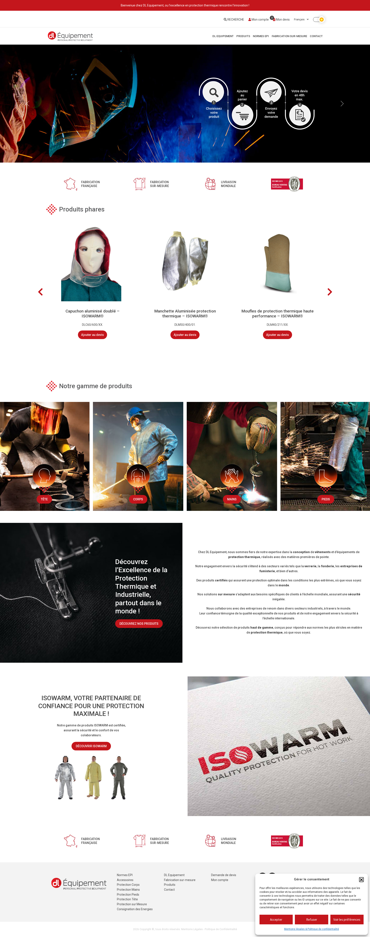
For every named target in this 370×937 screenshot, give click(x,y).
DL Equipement (223, 36)
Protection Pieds (128, 894)
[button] (361, 879)
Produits (243, 36)
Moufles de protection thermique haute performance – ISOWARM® (278, 313)
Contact (316, 36)
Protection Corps (128, 884)
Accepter (276, 919)
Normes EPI (261, 36)
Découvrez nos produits (138, 623)
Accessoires (125, 880)
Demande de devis (223, 875)
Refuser (311, 919)
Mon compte (260, 19)
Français (299, 19)
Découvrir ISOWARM (91, 746)
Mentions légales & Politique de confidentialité (311, 929)
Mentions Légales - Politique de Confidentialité (209, 929)
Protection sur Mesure (132, 904)
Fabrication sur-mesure (289, 36)
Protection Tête (127, 899)
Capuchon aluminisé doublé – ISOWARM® (92, 313)
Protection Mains (128, 889)
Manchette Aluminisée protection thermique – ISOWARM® (185, 313)
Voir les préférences (346, 919)
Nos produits (92, 121)
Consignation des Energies (135, 909)
